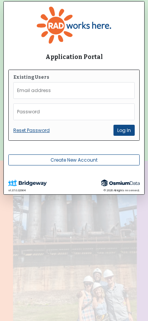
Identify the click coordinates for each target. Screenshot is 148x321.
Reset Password (31, 130)
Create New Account (74, 160)
